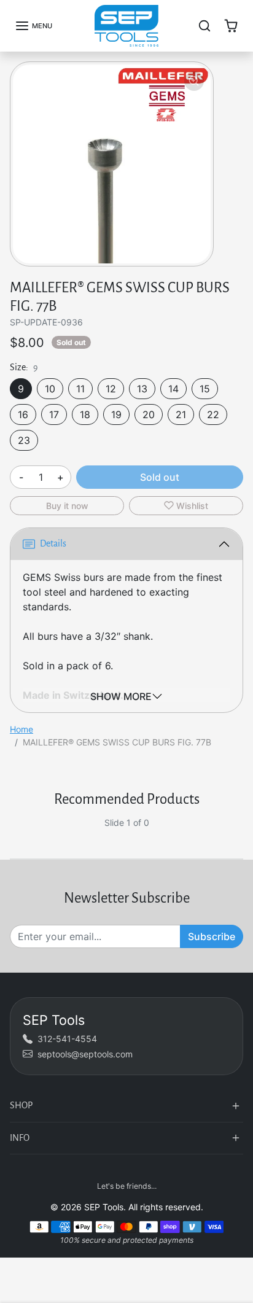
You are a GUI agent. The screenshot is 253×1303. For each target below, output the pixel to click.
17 (54, 414)
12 (111, 389)
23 (24, 440)
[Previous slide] (15, 832)
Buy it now (67, 505)
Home (21, 729)
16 (23, 414)
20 (148, 414)
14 (173, 389)
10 (50, 389)
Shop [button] (21, 1105)
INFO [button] (19, 1138)
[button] (33, 26)
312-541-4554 (67, 1038)
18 (85, 414)
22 (213, 414)
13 (142, 389)
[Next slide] (238, 832)
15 (205, 389)
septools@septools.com (85, 1054)
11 (80, 389)
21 (181, 414)
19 (116, 414)
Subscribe (211, 936)
